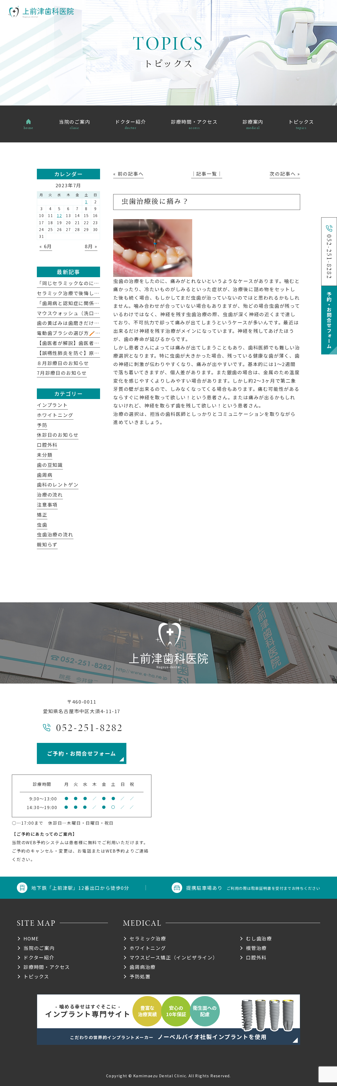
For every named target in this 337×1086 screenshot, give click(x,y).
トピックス (36, 976)
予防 (42, 424)
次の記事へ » (285, 173)
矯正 (42, 514)
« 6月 (45, 246)
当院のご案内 (39, 947)
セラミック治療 (148, 938)
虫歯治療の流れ (55, 534)
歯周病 (44, 474)
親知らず (47, 544)
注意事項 (47, 504)
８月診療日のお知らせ (63, 362)
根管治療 (256, 947)
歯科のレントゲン (57, 484)
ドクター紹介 (38, 957)
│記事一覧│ (206, 173)
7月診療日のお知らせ (62, 372)
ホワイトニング (55, 414)
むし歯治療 (259, 938)
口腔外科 (47, 444)
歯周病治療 (143, 966)
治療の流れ (50, 494)
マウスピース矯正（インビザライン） (174, 957)
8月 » (91, 246)
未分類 (44, 454)
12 (59, 215)
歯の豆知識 (50, 464)
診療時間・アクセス (46, 966)
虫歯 (42, 524)
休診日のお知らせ (57, 434)
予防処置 (140, 976)
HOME (31, 938)
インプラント (52, 404)
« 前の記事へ (128, 173)
